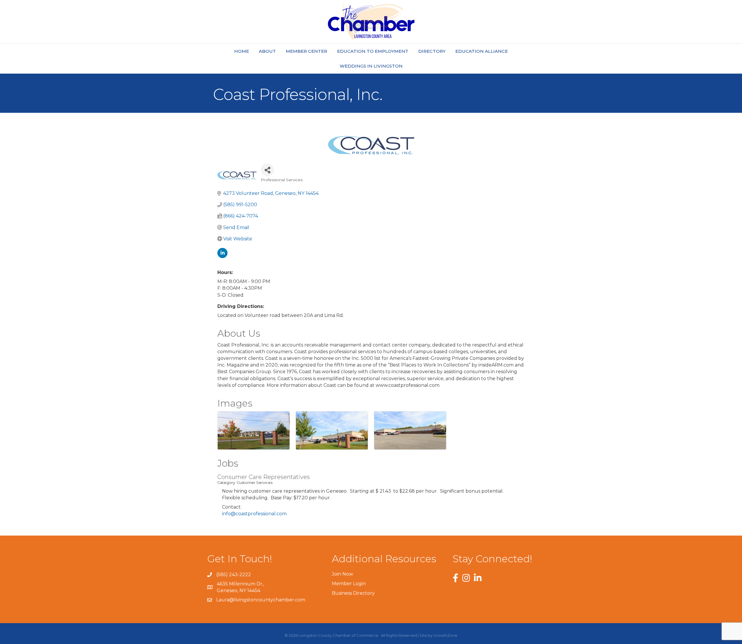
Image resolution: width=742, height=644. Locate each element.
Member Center (306, 51)
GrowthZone (445, 635)
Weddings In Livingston (371, 66)
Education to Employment (372, 51)
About (267, 51)
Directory (431, 51)
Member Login (349, 583)
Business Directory (353, 593)
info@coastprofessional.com (254, 513)
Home (241, 51)
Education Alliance (481, 51)
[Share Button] (267, 169)
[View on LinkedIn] (222, 256)
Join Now (342, 574)
